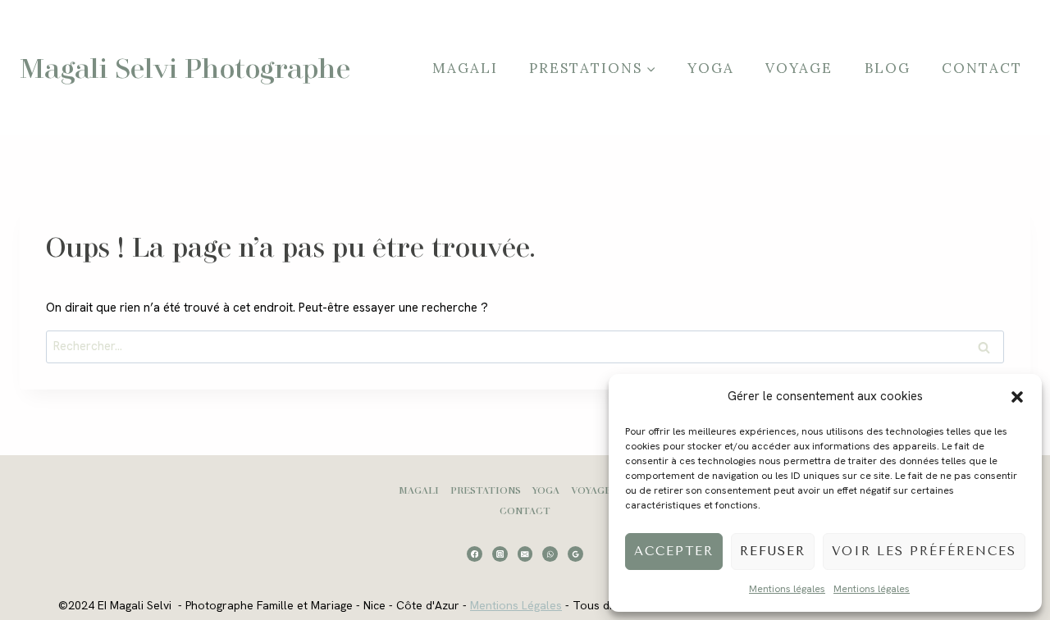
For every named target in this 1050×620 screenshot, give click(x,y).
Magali (465, 68)
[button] (1017, 397)
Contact (982, 68)
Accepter (674, 551)
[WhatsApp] (550, 554)
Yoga (710, 68)
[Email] (525, 554)
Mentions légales (787, 588)
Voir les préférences (924, 551)
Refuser (773, 551)
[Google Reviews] (575, 554)
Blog (888, 68)
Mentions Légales (516, 605)
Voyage (799, 68)
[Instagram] (500, 554)
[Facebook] (474, 554)
